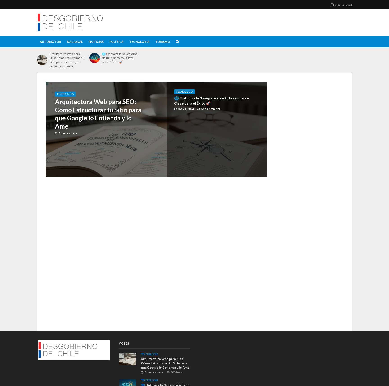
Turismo (162, 41)
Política (116, 41)
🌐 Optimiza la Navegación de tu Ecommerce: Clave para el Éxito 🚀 (119, 58)
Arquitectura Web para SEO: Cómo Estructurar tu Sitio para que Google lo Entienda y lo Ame (66, 60)
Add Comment (210, 109)
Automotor (50, 41)
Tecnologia (139, 41)
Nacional (75, 41)
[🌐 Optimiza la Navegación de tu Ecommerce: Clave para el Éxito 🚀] (94, 58)
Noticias (96, 41)
